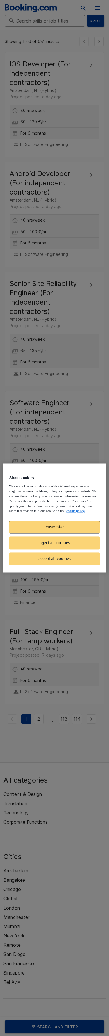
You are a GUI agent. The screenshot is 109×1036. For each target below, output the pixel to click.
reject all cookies (54, 542)
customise (55, 526)
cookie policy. (75, 510)
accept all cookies (54, 558)
